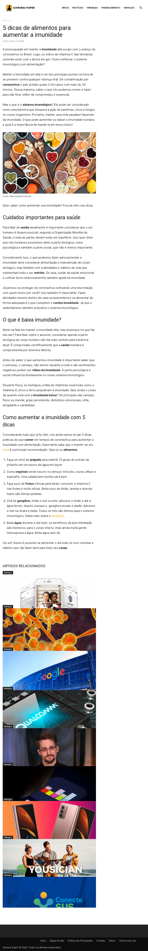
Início (65, 7)
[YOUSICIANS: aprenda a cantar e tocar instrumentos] (49, 865)
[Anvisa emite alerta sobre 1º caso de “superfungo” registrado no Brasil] (49, 634)
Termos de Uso (127, 940)
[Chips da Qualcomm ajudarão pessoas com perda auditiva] (49, 716)
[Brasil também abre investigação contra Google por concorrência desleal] (49, 677)
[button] (140, 8)
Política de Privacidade (80, 940)
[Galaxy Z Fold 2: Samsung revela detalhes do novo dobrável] (49, 827)
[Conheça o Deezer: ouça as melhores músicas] (49, 792)
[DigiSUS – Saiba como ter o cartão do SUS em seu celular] (49, 902)
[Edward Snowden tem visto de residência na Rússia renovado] (49, 754)
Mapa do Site (57, 940)
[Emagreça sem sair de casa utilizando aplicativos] (49, 600)
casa (6, 449)
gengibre (58, 516)
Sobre (112, 940)
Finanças (92, 7)
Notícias (77, 7)
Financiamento (110, 7)
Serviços (129, 7)
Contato (100, 940)
